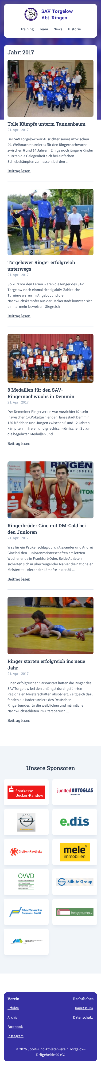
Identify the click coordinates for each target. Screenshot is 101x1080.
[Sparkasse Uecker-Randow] (26, 792)
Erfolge (13, 1008)
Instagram (15, 1036)
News (58, 29)
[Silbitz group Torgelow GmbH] (74, 882)
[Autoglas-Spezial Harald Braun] (74, 792)
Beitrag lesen (19, 170)
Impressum (84, 1008)
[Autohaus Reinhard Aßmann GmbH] (26, 822)
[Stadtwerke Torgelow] (26, 912)
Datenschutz (83, 1017)
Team (43, 29)
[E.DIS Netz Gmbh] (74, 822)
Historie (74, 29)
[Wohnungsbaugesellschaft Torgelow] (26, 942)
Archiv (12, 1017)
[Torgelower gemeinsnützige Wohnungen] (74, 912)
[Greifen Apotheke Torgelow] (26, 852)
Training (27, 29)
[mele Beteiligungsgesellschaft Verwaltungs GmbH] (74, 852)
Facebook (15, 1026)
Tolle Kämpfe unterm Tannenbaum (46, 124)
